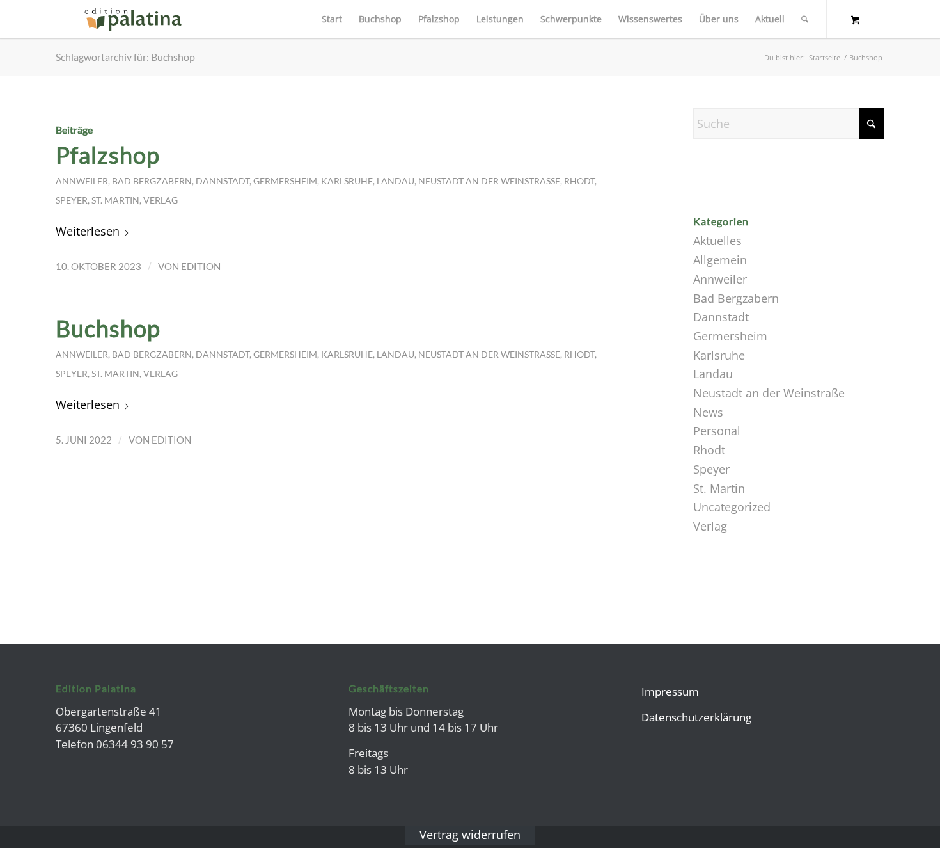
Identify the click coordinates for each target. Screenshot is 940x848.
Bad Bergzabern (152, 180)
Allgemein (720, 260)
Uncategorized (732, 507)
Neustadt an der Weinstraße (489, 180)
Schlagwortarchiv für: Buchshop (125, 57)
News (708, 412)
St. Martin (115, 200)
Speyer (72, 200)
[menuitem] (331, 19)
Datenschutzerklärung (696, 717)
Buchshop (108, 328)
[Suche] (805, 19)
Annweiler (82, 180)
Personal (716, 430)
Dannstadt (222, 180)
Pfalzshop (108, 155)
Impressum (670, 691)
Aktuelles (717, 240)
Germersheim (285, 180)
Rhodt (579, 180)
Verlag (160, 200)
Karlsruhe (347, 180)
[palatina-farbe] (133, 19)
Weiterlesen (88, 231)
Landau (395, 180)
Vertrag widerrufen (470, 834)
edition (201, 266)
